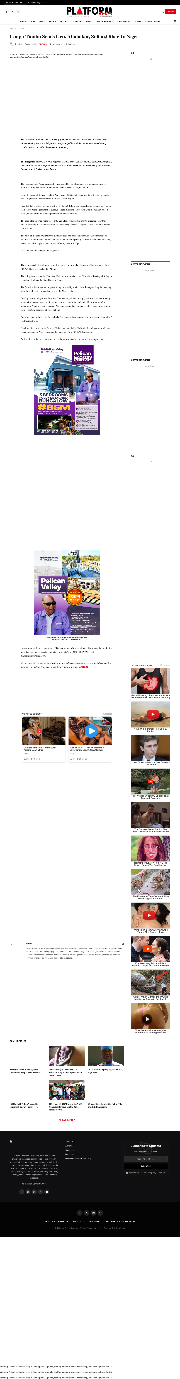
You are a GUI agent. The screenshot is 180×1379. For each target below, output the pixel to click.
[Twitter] (3, 152)
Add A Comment (67, 1120)
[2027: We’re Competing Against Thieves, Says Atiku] (106, 1056)
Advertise (69, 1146)
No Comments (57, 44)
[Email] (3, 170)
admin (20, 44)
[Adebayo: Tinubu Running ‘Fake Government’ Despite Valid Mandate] (28, 1056)
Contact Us (70, 1150)
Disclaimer (69, 1154)
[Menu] (175, 21)
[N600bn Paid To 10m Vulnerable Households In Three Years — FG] (28, 1090)
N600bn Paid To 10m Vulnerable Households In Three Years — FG (24, 1105)
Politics (52, 21)
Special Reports (103, 21)
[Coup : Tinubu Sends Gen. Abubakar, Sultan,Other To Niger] (67, 95)
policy (153, 1173)
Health (89, 21)
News (32, 21)
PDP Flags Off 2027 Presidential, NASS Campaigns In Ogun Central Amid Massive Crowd (65, 1106)
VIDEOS (171, 12)
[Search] (162, 12)
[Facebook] (3, 146)
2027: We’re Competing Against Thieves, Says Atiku (105, 1071)
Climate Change (152, 21)
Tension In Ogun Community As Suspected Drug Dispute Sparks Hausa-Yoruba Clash (65, 1072)
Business (64, 21)
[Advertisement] (67, 465)
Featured (43, 44)
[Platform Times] (90, 11)
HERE (85, 666)
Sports (138, 21)
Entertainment (124, 21)
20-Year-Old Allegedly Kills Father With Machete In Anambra (105, 1105)
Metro (42, 21)
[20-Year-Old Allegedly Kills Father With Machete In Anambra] (106, 1090)
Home (23, 21)
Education (77, 21)
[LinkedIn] (3, 158)
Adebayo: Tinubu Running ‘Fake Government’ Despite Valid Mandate (25, 1071)
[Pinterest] (3, 164)
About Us (69, 1141)
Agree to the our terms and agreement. (146, 1173)
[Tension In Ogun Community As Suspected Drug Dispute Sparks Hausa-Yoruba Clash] (67, 1056)
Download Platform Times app (78, 1158)
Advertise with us (15, 3)
